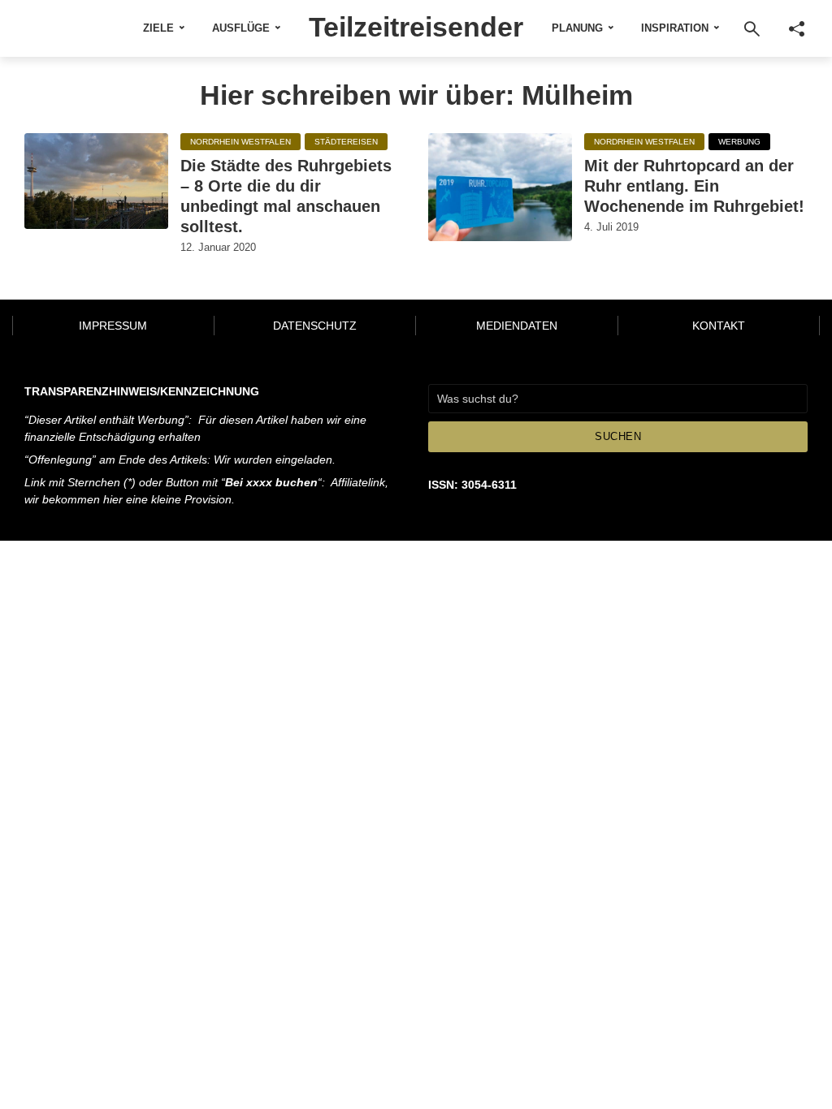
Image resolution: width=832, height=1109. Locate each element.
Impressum (113, 325)
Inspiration (674, 28)
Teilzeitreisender (416, 26)
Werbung (739, 141)
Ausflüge (241, 28)
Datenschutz (315, 325)
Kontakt (718, 325)
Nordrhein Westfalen (240, 141)
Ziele (158, 28)
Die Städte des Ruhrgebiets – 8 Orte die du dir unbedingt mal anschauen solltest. (286, 196)
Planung (577, 28)
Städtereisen (346, 141)
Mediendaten (516, 325)
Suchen (618, 436)
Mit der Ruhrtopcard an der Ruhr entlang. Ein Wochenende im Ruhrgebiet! (694, 186)
